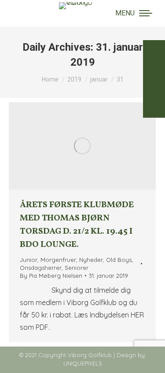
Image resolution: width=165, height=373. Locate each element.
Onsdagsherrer (41, 267)
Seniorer (76, 267)
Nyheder (91, 259)
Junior (28, 259)
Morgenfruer (58, 259)
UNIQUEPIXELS (82, 363)
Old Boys (119, 259)
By (51, 275)
